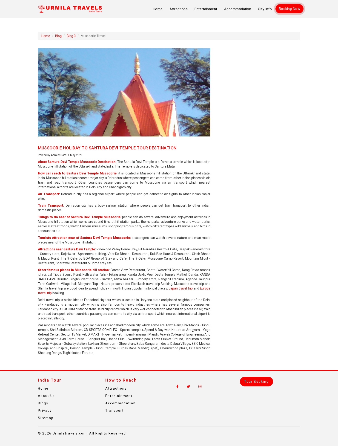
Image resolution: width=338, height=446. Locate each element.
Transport (114, 410)
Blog (58, 36)
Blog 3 (71, 36)
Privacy (45, 410)
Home (158, 9)
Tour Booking (256, 381)
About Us (46, 396)
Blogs (43, 403)
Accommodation (237, 9)
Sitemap (46, 418)
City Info (265, 9)
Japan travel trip (181, 288)
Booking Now (289, 9)
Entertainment (206, 9)
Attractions (178, 9)
